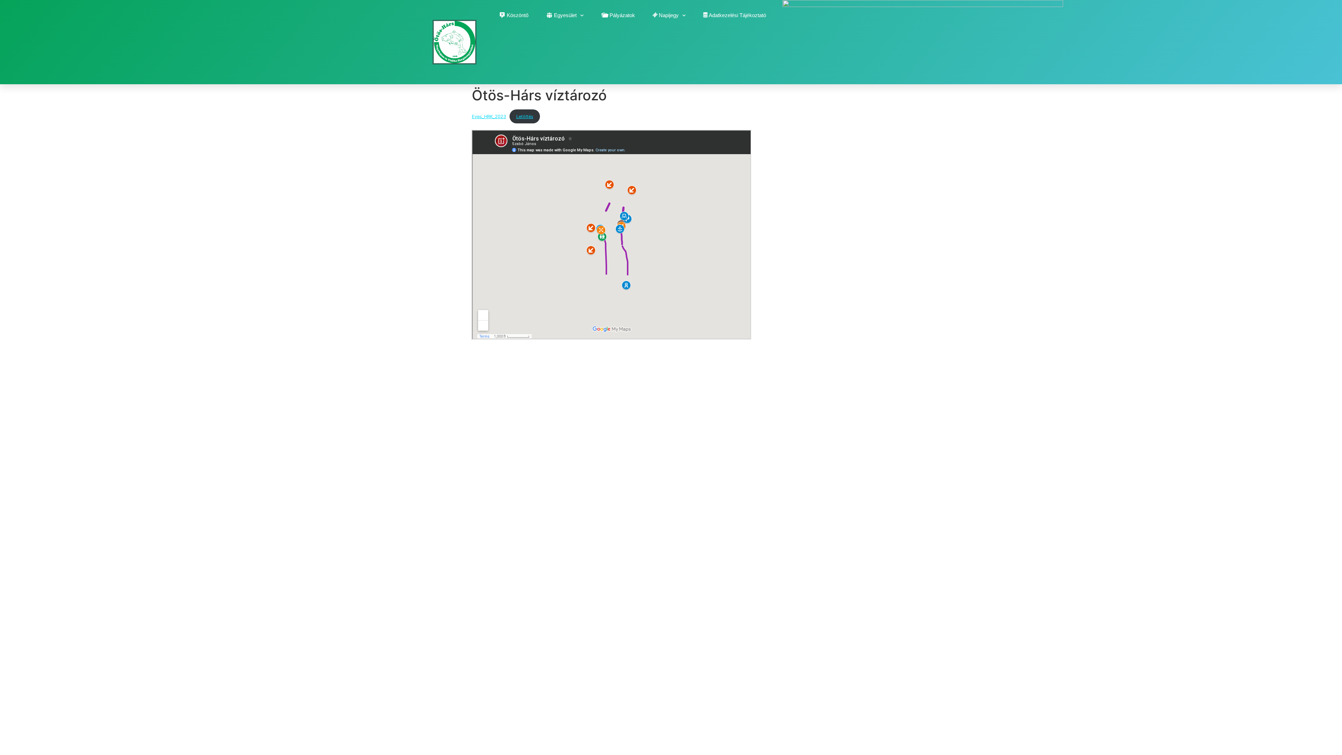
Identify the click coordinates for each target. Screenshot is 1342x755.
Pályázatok (622, 15)
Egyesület (565, 15)
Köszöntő (517, 15)
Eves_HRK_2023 (489, 116)
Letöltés (524, 116)
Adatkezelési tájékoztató (737, 15)
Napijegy (669, 15)
